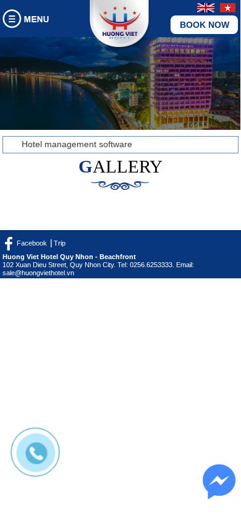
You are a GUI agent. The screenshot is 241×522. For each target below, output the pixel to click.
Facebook (32, 243)
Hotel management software (77, 144)
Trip (60, 243)
